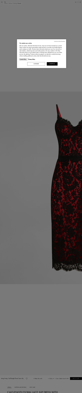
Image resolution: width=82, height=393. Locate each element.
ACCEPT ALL (52, 63)
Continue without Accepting (59, 41)
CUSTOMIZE (36, 63)
